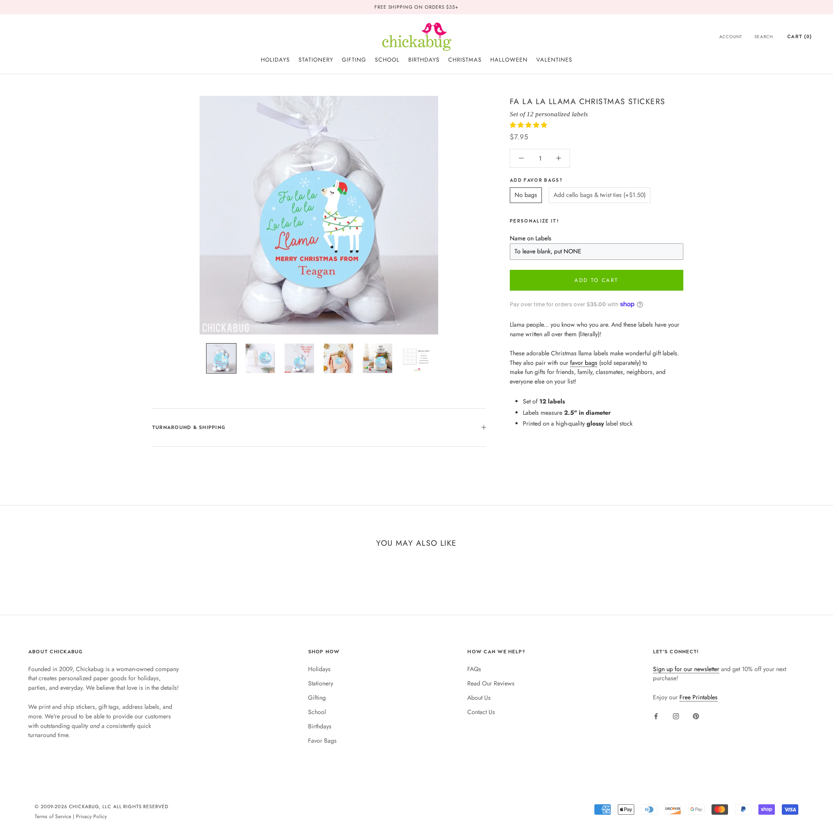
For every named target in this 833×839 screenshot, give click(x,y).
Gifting (317, 697)
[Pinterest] (696, 716)
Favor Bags (322, 740)
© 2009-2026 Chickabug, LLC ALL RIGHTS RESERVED (101, 806)
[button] (529, 125)
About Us (479, 697)
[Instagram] (676, 716)
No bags (526, 194)
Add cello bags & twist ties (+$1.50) (600, 194)
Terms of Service (53, 816)
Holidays (319, 669)
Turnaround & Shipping (188, 427)
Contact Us (481, 712)
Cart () (799, 36)
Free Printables (698, 697)
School (317, 712)
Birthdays (319, 726)
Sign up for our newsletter (686, 669)
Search (763, 36)
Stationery (320, 683)
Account (731, 36)
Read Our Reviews (491, 683)
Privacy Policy (91, 816)
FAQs (474, 669)
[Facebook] (656, 716)
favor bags (583, 362)
